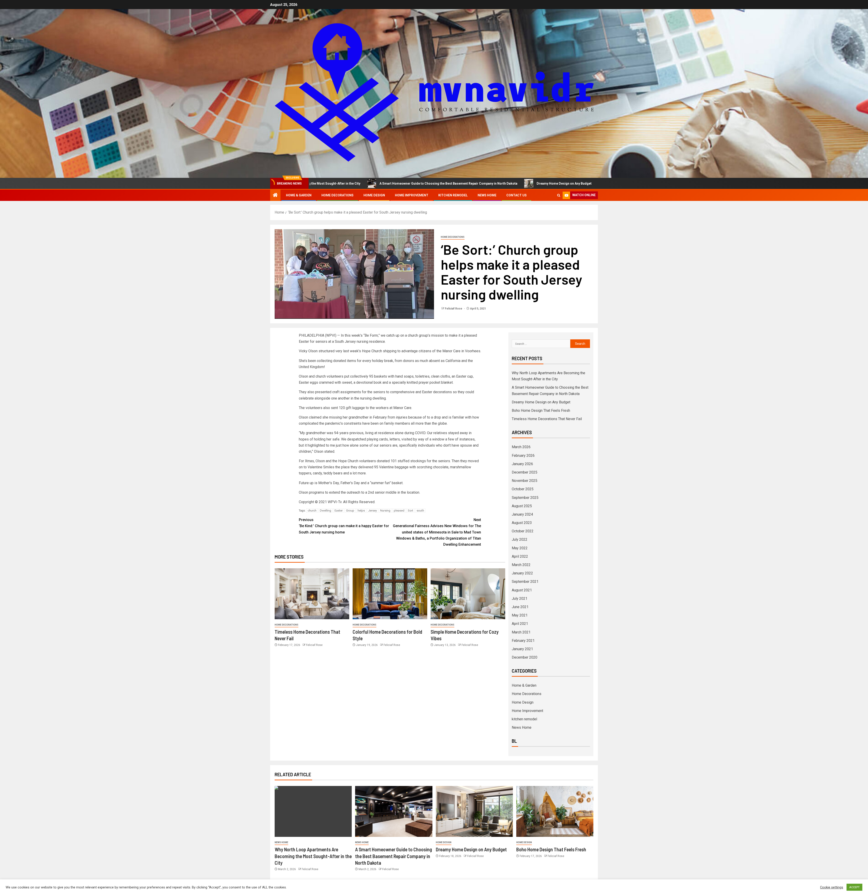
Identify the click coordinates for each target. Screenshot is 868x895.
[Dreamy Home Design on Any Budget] (474, 811)
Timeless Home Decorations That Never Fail (547, 419)
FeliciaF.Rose (454, 308)
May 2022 (520, 548)
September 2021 (525, 581)
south (420, 510)
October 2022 (522, 531)
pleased (399, 510)
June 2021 (520, 607)
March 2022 (521, 565)
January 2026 (522, 464)
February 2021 (523, 640)
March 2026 (521, 447)
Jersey (372, 510)
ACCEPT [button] (854, 887)
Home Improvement (411, 195)
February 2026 (523, 455)
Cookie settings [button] (831, 887)
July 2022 (519, 539)
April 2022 (520, 556)
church (312, 510)
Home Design (374, 195)
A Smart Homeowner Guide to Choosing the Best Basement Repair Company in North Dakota (370, 183)
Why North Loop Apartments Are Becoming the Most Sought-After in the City (313, 856)
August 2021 (522, 590)
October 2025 (522, 489)
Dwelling (325, 510)
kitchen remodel (453, 195)
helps (361, 510)
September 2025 (525, 497)
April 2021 (520, 623)
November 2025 (524, 480)
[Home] (275, 195)
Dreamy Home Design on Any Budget (485, 183)
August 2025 (522, 506)
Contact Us (516, 195)
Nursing (385, 510)
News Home (487, 195)
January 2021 (522, 649)
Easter (339, 510)
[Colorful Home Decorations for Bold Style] (390, 593)
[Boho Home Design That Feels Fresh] (554, 811)
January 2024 (522, 514)
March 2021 (521, 632)
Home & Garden (298, 195)
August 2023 (522, 523)
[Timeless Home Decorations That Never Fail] (312, 593)
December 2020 (524, 657)
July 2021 (519, 598)
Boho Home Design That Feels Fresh (559, 183)
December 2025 (524, 472)
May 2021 (520, 615)
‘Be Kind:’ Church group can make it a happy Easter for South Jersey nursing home (344, 526)
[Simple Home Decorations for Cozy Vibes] (468, 593)
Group (350, 510)
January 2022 (522, 573)
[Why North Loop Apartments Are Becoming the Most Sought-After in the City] (313, 811)
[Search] (558, 195)
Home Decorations (337, 195)
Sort (410, 510)
